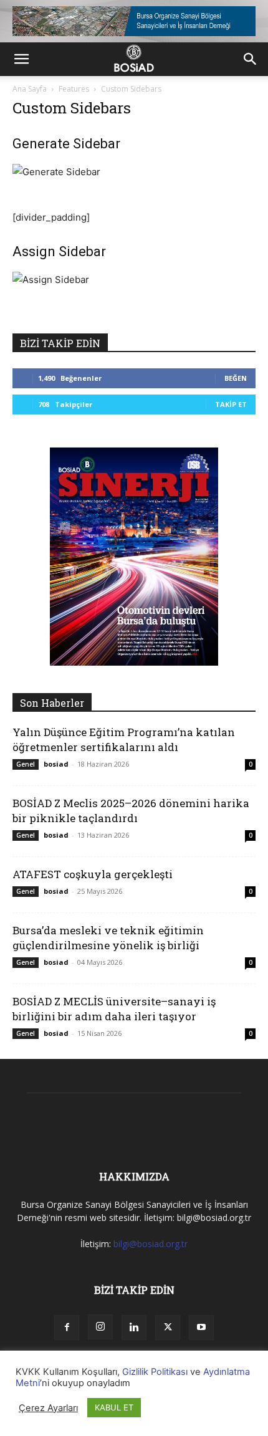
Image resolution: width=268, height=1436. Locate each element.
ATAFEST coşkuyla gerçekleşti (92, 874)
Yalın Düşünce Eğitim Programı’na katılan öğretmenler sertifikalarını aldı (123, 739)
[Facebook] (66, 1327)
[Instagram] (100, 1326)
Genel (25, 764)
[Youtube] (201, 1327)
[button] (21, 59)
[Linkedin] (134, 1327)
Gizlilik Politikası (155, 1371)
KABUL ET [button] (114, 1407)
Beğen (235, 378)
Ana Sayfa (29, 89)
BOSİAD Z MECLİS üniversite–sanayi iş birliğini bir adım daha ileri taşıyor (114, 1008)
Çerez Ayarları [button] (48, 1408)
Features (74, 89)
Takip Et (231, 404)
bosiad (56, 763)
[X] (167, 1327)
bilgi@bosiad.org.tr (150, 1244)
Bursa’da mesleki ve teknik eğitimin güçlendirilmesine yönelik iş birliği (108, 937)
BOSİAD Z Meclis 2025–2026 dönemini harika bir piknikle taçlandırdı (130, 810)
